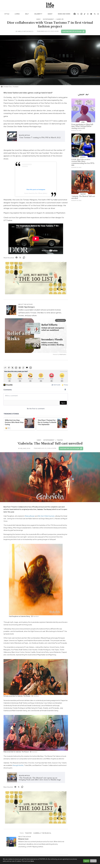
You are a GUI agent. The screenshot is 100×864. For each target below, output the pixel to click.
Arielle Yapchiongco (25, 31)
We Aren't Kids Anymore (46, 516)
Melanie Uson (25, 448)
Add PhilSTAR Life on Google (72, 31)
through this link (18, 765)
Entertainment (48, 19)
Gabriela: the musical (42, 833)
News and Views (64, 14)
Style (6, 14)
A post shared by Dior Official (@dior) (35, 193)
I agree (86, 861)
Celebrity (38, 14)
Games (58, 19)
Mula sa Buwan (30, 516)
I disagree (93, 861)
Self (27, 14)
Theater (60, 440)
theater (28, 833)
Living (17, 14)
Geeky (50, 14)
